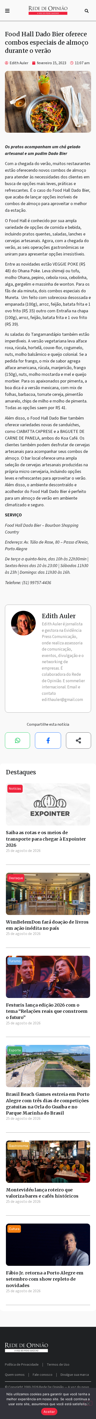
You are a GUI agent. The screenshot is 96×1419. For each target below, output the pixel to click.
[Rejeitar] (88, 1403)
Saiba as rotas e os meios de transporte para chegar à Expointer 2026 (46, 839)
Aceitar (49, 1412)
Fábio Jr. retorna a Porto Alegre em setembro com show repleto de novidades (44, 1279)
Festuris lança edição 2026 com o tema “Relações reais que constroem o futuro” (47, 1011)
